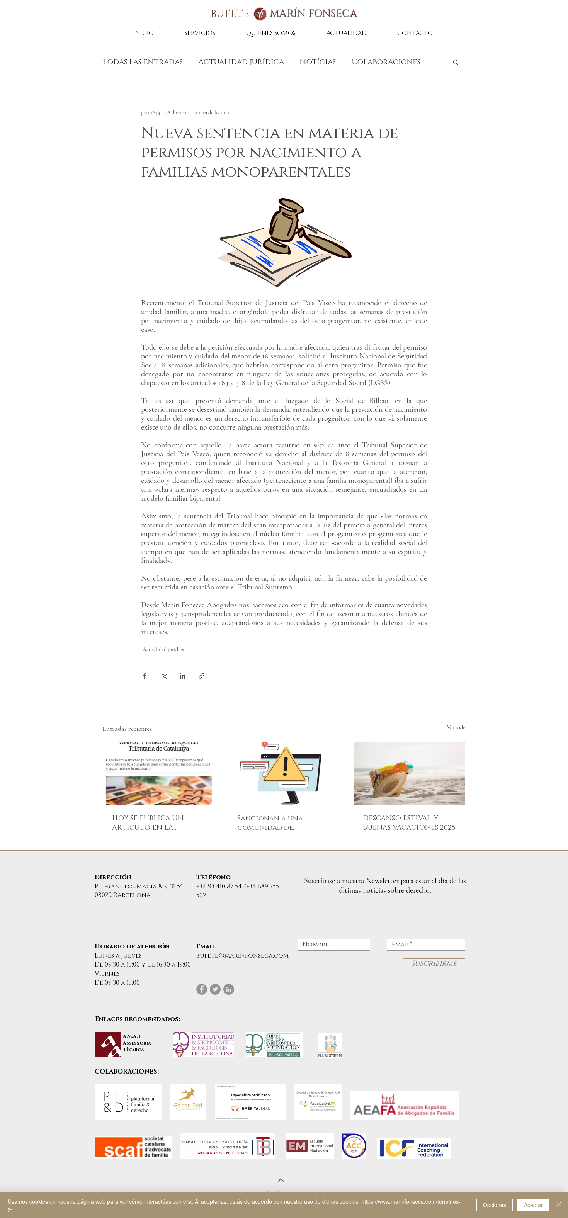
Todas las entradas (142, 62)
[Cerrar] (558, 1205)
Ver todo (456, 727)
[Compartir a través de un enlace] (201, 675)
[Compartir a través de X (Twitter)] (163, 675)
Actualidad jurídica (241, 62)
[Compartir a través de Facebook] (144, 675)
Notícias (317, 62)
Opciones (494, 1205)
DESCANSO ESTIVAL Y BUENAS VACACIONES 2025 (409, 823)
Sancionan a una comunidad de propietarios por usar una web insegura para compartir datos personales (281, 823)
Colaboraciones (385, 62)
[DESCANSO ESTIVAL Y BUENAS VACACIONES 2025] (409, 773)
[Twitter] (215, 989)
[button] (455, 62)
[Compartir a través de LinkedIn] (182, 675)
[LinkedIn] (228, 989)
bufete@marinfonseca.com (242, 955)
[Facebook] (201, 989)
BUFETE (284, 14)
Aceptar (533, 1205)
